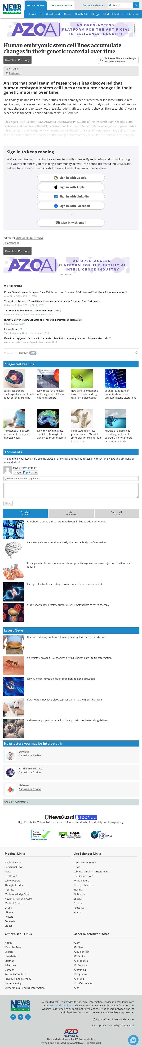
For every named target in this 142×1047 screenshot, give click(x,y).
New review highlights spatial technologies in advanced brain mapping (51, 434)
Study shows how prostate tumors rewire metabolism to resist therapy (68, 605)
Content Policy (13, 983)
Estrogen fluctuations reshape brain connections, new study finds (65, 584)
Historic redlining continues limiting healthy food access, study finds (66, 637)
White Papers (12, 880)
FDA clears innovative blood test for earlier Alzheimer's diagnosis (65, 699)
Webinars (79, 894)
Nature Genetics (67, 113)
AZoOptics (79, 956)
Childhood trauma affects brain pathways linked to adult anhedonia (66, 521)
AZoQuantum (81, 974)
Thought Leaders (14, 885)
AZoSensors (80, 965)
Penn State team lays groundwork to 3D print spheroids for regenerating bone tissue (86, 436)
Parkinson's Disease (30, 768)
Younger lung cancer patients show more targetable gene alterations (120, 394)
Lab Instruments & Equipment (91, 871)
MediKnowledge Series (18, 894)
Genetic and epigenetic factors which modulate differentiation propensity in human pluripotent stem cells (56, 338)
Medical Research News (29, 237)
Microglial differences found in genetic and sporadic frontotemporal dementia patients (119, 436)
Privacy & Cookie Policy (18, 978)
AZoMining (80, 969)
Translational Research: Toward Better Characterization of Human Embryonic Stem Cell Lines (51, 301)
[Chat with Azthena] (133, 1040)
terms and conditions (61, 1005)
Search (9, 951)
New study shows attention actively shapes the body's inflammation (66, 542)
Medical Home (35, 5)
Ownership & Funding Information (25, 988)
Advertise (10, 965)
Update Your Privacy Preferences (115, 1019)
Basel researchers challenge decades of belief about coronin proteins (19, 394)
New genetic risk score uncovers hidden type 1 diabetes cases (17, 434)
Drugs (8, 907)
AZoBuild (79, 978)
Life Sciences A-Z (83, 876)
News (8, 871)
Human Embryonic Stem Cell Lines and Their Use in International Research (42, 320)
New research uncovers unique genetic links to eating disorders (51, 394)
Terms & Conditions (16, 974)
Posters (9, 916)
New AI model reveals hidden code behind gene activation (61, 678)
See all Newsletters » (16, 801)
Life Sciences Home (61, 5)
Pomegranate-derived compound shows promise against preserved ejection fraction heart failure (79, 565)
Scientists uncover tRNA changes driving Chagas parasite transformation (69, 657)
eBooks (9, 912)
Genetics (24, 751)
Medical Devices (14, 903)
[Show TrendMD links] (136, 352)
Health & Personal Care (18, 898)
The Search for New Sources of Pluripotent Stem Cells (31, 310)
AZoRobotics (81, 960)
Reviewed (14, 73)
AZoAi (77, 988)
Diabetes (24, 785)
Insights (9, 889)
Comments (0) (11, 243)
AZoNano (79, 947)
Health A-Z (11, 876)
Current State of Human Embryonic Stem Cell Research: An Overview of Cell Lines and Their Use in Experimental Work (64, 292)
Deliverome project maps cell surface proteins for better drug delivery (68, 720)
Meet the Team (13, 947)
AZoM (77, 942)
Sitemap (9, 960)
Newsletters (12, 956)
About (8, 942)
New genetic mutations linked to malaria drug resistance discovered (84, 394)
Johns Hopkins (117, 126)
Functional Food (14, 867)
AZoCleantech (82, 951)
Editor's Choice (11, 329)
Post (8, 503)
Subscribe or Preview (30, 755)
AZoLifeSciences (83, 983)
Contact (9, 969)
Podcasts (10, 921)
